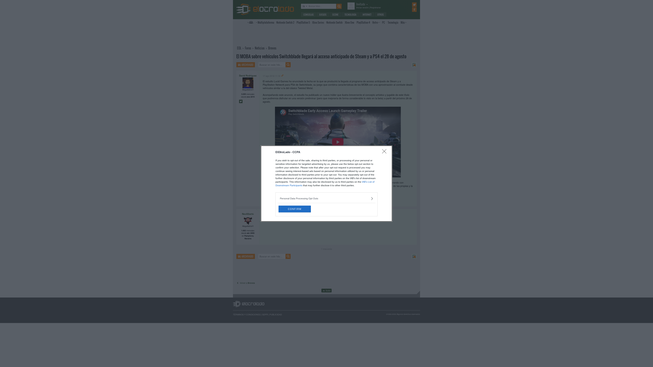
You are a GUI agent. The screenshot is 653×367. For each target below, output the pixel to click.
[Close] (385, 152)
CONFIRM (295, 209)
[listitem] (326, 198)
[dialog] (326, 183)
